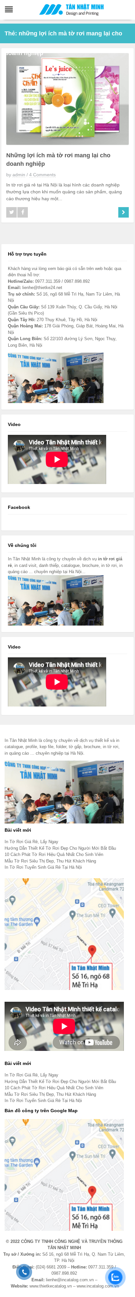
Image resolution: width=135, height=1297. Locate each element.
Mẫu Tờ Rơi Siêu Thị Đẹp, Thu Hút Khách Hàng (50, 861)
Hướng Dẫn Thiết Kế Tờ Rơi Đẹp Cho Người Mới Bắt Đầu (60, 848)
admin (18, 174)
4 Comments (42, 174)
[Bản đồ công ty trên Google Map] (64, 1174)
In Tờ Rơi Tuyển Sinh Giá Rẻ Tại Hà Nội (43, 867)
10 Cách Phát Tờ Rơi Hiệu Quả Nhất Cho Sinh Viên (54, 854)
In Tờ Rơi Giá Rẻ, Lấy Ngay (31, 841)
